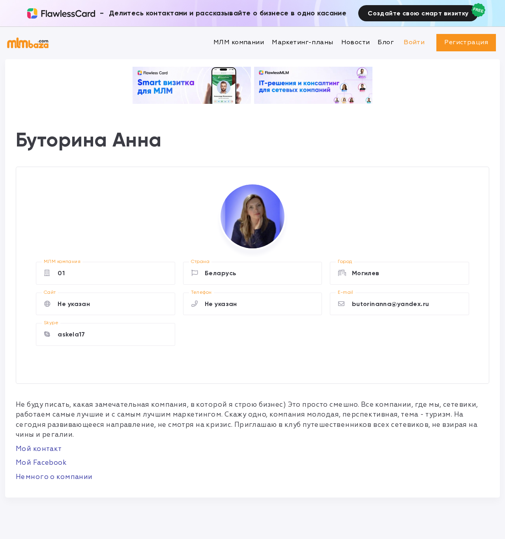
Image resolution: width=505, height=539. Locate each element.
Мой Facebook (41, 462)
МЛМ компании (238, 42)
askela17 (71, 334)
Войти (414, 42)
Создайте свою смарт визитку (418, 13)
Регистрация (466, 42)
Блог (386, 42)
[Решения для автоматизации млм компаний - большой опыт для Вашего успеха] (192, 85)
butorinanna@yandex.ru (390, 304)
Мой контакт (39, 449)
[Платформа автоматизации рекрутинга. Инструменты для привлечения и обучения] (313, 85)
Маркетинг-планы (302, 42)
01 (61, 273)
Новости (355, 42)
